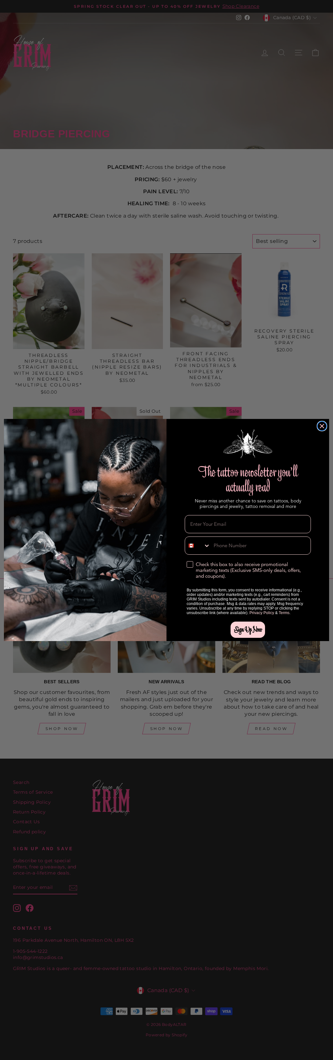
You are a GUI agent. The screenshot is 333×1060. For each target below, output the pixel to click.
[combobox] (197, 545)
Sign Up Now (248, 629)
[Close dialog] (321, 426)
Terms (284, 613)
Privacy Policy (261, 613)
